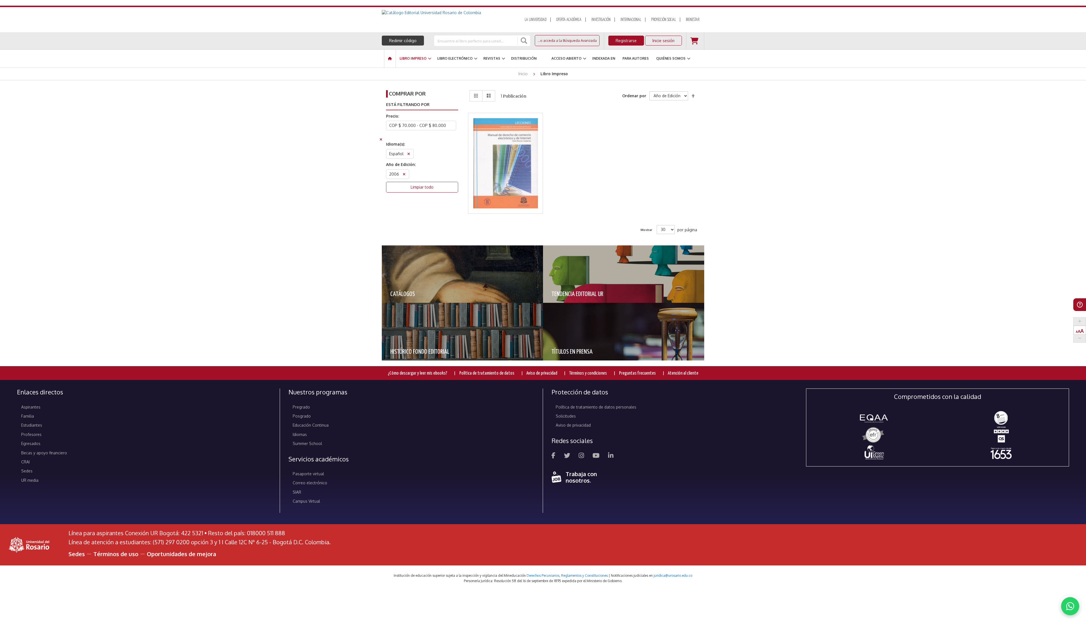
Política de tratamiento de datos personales (596, 407)
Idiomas (300, 434)
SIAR (297, 492)
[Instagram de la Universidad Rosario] (581, 456)
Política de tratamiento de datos (486, 373)
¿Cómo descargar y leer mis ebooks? (417, 373)
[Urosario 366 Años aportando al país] (1001, 453)
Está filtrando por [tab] (408, 104)
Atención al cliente (683, 373)
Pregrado (301, 407)
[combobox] (476, 40)
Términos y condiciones (588, 373)
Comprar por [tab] (407, 93)
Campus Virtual (306, 501)
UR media (29, 480)
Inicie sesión (663, 40)
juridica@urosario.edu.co (673, 575)
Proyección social (663, 20)
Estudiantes (31, 425)
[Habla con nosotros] (1070, 606)
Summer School (307, 443)
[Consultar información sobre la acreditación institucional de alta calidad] (1001, 417)
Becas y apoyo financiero (44, 452)
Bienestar (692, 20)
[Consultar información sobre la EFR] (874, 435)
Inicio (523, 73)
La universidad (535, 20)
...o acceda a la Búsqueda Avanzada (567, 40)
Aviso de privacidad (541, 373)
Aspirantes (30, 407)
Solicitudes (566, 416)
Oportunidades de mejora (181, 554)
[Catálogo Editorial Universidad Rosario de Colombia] (446, 12)
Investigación (601, 20)
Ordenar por (634, 95)
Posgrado (302, 416)
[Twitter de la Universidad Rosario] (567, 456)
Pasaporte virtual (308, 473)
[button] (506, 142)
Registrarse (626, 40)
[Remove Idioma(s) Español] (408, 154)
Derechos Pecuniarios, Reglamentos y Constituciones (567, 575)
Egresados (30, 443)
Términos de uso (115, 554)
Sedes (27, 470)
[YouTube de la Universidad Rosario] (596, 456)
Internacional (630, 20)
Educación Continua (311, 425)
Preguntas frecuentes (637, 373)
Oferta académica (568, 20)
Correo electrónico (310, 482)
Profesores (31, 434)
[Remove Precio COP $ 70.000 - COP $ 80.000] (381, 140)
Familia (27, 416)
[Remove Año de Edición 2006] (404, 175)
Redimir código (403, 40)
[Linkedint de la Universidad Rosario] (610, 456)
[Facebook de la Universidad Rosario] (553, 456)
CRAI (25, 461)
